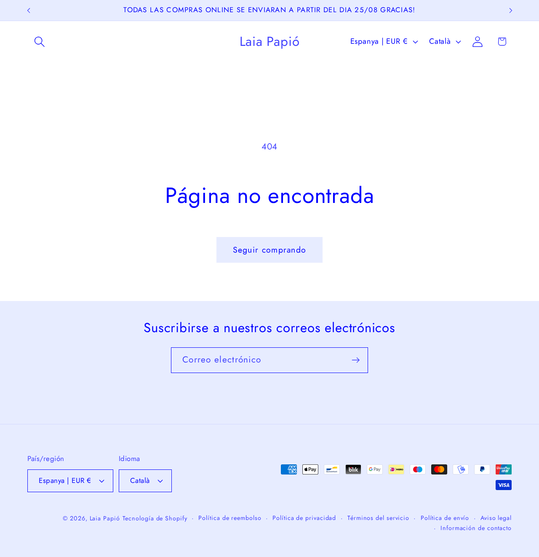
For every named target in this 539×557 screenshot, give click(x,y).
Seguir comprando (270, 250)
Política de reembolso (229, 518)
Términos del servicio (378, 518)
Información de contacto (476, 528)
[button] (39, 41)
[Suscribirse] (356, 360)
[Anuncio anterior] (28, 10)
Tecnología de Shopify (155, 518)
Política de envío (445, 518)
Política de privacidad (304, 518)
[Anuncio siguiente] (511, 10)
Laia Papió (105, 518)
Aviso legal (496, 518)
